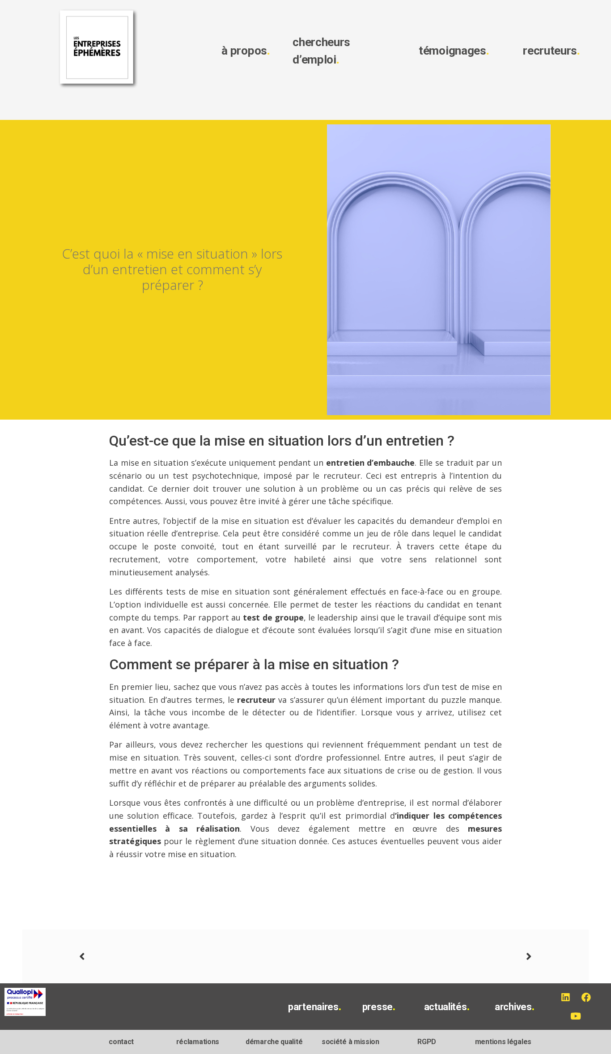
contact (121, 1041)
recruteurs (551, 50)
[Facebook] (586, 997)
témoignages (454, 50)
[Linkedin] (565, 997)
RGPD (426, 1041)
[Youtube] (575, 1016)
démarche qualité (274, 1041)
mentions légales (503, 1041)
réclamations (197, 1041)
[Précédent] (192, 956)
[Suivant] (419, 956)
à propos (245, 50)
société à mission (350, 1041)
